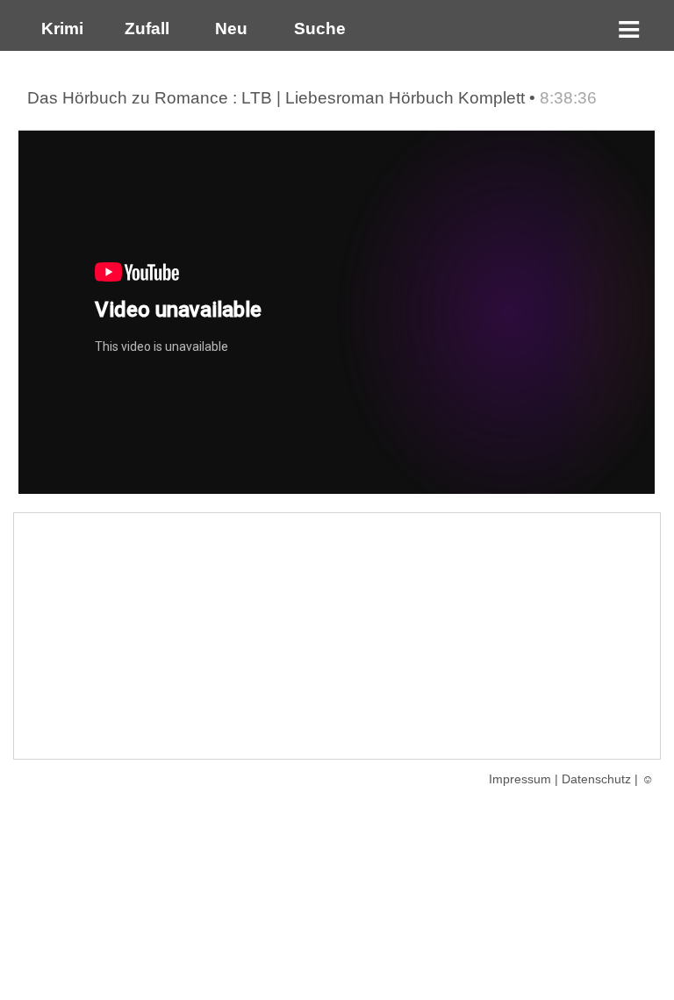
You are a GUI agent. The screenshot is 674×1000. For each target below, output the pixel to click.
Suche (315, 28)
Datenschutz (596, 779)
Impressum (520, 779)
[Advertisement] (336, 636)
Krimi (57, 28)
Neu (229, 28)
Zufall (145, 28)
